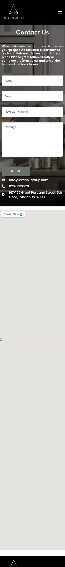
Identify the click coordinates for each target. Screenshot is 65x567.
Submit (16, 171)
